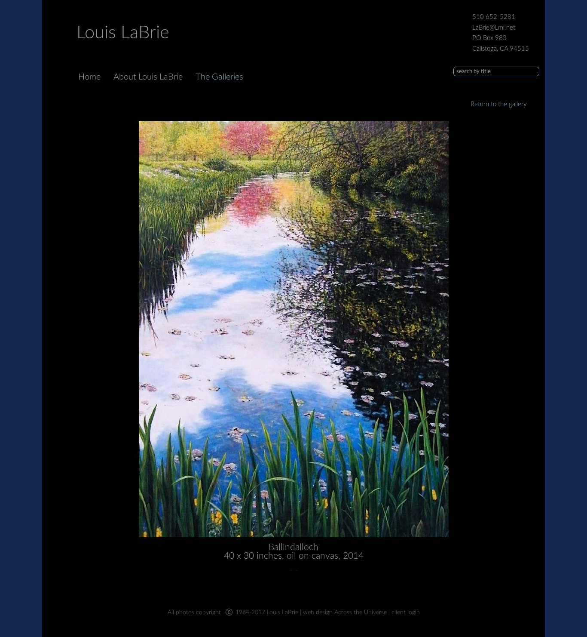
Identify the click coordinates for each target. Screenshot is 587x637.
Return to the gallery (499, 104)
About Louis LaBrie (148, 77)
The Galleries (219, 77)
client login (405, 612)
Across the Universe (360, 612)
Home (89, 77)
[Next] (294, 329)
